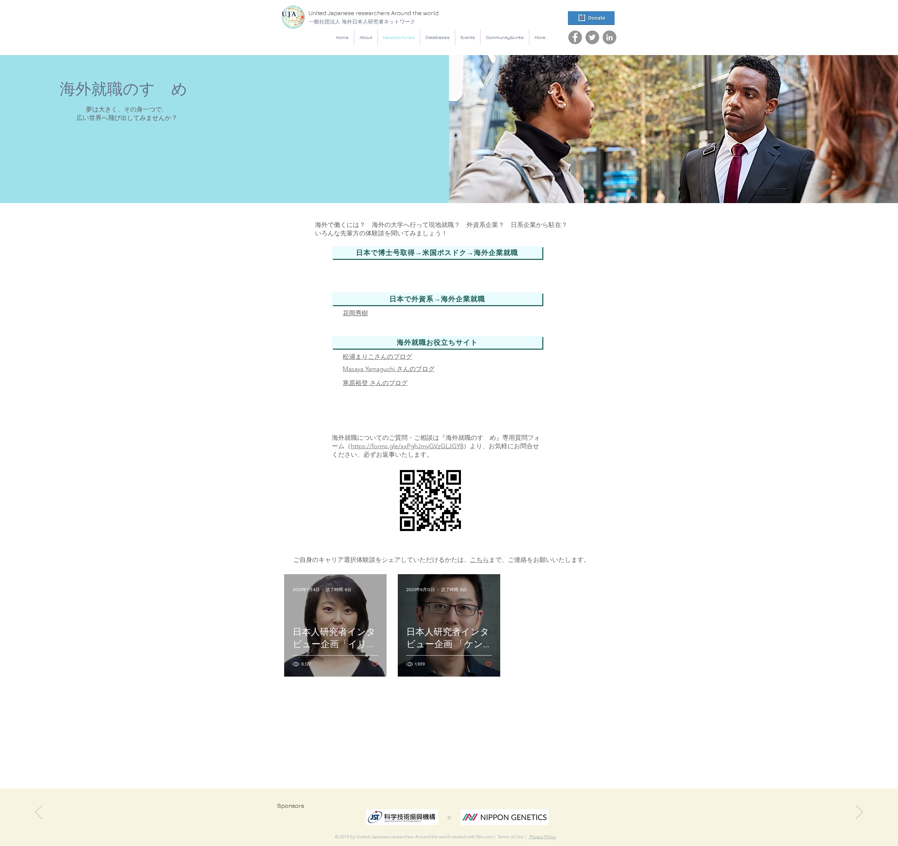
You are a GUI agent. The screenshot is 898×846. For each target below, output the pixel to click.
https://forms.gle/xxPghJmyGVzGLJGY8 (407, 446)
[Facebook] (575, 37)
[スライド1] (449, 817)
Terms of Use (510, 836)
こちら (479, 560)
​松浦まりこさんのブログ (377, 357)
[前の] (38, 812)
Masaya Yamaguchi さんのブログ (389, 369)
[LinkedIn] (609, 37)
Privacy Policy (542, 836)
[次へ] (859, 812)
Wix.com (484, 836)
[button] (437, 37)
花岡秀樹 (355, 313)
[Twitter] (592, 37)
